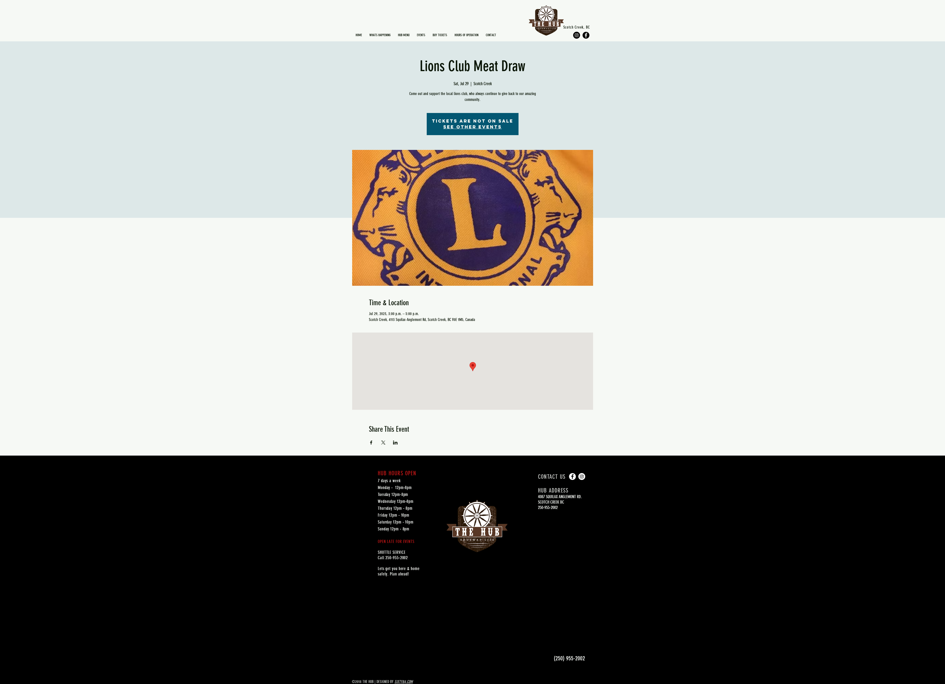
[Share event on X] (383, 443)
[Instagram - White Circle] (581, 476)
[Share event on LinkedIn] (395, 443)
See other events (472, 127)
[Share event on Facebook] (371, 443)
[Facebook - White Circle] (572, 476)
